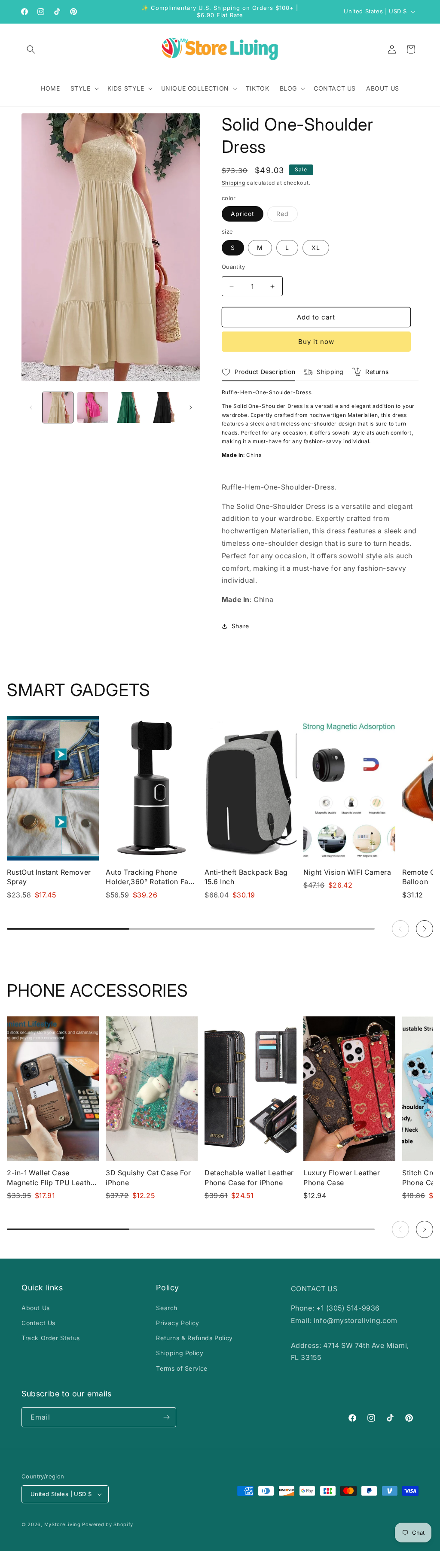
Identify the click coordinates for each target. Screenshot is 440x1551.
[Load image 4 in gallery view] (128, 407)
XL (316, 247)
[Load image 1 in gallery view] (58, 407)
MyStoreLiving (62, 1524)
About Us (35, 1307)
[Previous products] (400, 928)
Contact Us (38, 1322)
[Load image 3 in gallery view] (92, 407)
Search (166, 1307)
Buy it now (316, 342)
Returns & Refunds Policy (194, 1337)
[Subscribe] (166, 1417)
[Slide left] (30, 407)
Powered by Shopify (107, 1524)
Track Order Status (50, 1337)
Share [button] (240, 626)
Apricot (242, 213)
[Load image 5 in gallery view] (162, 407)
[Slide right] (190, 407)
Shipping (233, 182)
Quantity (233, 266)
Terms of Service (182, 1368)
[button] (30, 49)
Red (287, 216)
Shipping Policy (179, 1352)
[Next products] (424, 928)
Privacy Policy (177, 1322)
